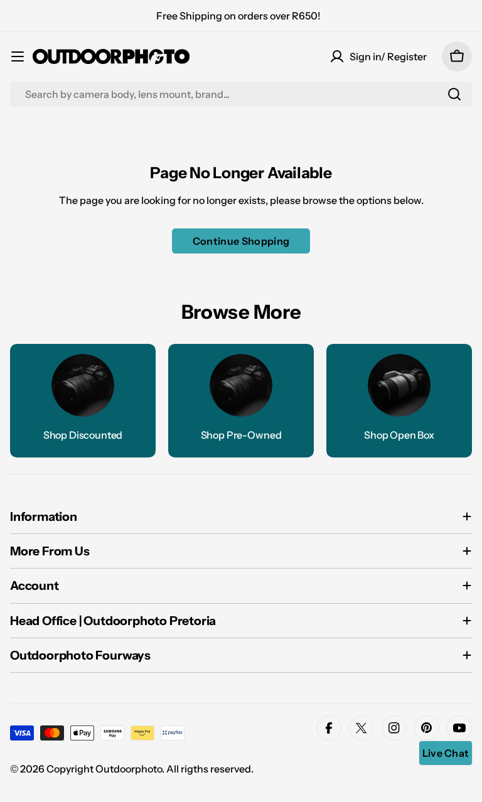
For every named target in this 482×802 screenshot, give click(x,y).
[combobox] (241, 94)
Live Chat (445, 753)
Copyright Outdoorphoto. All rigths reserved (148, 768)
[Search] (454, 94)
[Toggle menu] (17, 56)
